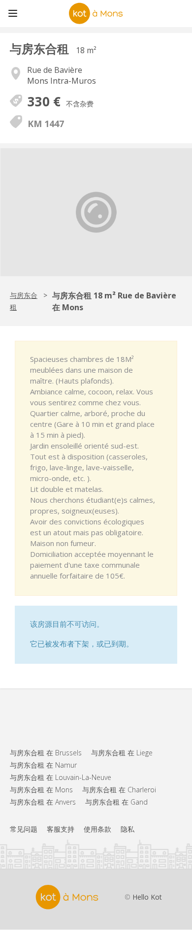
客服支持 (60, 829)
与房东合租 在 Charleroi (119, 789)
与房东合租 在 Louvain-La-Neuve (60, 777)
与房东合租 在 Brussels (46, 752)
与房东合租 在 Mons (41, 789)
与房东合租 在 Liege (122, 752)
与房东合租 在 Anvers (43, 802)
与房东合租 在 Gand (116, 802)
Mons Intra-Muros (61, 80)
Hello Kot (147, 897)
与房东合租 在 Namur (43, 765)
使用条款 (97, 829)
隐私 (127, 829)
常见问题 (23, 829)
